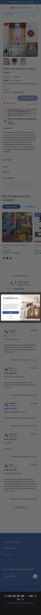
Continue (11, 312)
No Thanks (11, 315)
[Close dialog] (39, 296)
